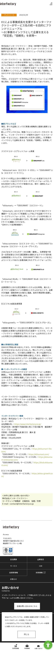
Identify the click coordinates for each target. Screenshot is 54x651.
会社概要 (13, 559)
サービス (13, 566)
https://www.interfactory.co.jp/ (27, 424)
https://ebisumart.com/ (38, 454)
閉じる (26, 634)
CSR (40, 566)
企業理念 (40, 559)
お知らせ (13, 579)
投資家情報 (13, 572)
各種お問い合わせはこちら (27, 606)
